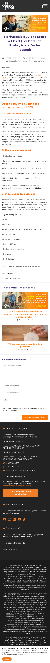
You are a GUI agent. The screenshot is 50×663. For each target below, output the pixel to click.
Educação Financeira (18, 61)
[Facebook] (4, 519)
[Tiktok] (24, 519)
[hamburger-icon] (45, 6)
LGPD (38, 73)
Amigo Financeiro (13, 58)
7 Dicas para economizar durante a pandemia (25, 345)
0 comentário (38, 61)
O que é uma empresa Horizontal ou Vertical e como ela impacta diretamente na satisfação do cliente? (25, 314)
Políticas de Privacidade (14, 543)
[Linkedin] (14, 519)
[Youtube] (19, 519)
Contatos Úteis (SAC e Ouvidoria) (21, 492)
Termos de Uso (10, 549)
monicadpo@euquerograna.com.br (17, 486)
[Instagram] (9, 519)
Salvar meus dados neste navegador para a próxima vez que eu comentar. (24, 409)
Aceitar (7, 659)
